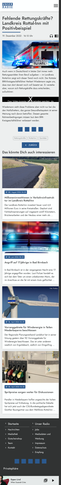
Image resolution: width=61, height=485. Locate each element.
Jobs (37, 429)
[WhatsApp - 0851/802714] (44, 461)
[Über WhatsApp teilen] (34, 129)
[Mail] (17, 461)
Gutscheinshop (15, 438)
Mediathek (13, 434)
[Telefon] (37, 461)
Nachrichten (13, 429)
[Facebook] (23, 461)
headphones (51, 36)
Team (10, 443)
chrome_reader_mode (56, 36)
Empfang (39, 452)
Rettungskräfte (20, 138)
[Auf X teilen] (27, 129)
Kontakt (11, 447)
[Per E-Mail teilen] (40, 129)
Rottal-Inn (32, 138)
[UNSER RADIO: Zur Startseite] (27, 5)
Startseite (13, 424)
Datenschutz (40, 447)
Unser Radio (42, 424)
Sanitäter (43, 138)
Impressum (40, 443)
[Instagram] (30, 461)
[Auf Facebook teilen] (20, 129)
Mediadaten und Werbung (43, 436)
